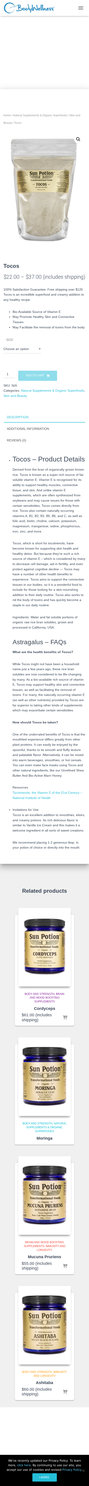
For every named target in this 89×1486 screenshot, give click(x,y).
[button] (78, 139)
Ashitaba (44, 1382)
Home (7, 115)
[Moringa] (44, 1076)
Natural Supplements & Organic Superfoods (40, 115)
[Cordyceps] (44, 947)
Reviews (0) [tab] (16, 440)
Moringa (44, 1138)
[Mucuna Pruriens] (44, 1195)
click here (24, 1465)
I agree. (44, 1477)
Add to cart (35, 375)
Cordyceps (44, 1008)
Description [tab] (18, 417)
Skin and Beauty (15, 396)
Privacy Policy (71, 1469)
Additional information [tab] (28, 429)
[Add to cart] (65, 1018)
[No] (83, 1470)
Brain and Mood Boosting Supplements (47, 997)
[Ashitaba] (44, 1325)
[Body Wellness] (30, 8)
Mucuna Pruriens (44, 1257)
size (9, 340)
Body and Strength (40, 994)
